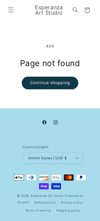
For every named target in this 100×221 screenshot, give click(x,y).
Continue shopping (50, 82)
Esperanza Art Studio (47, 196)
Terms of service (38, 210)
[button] (11, 10)
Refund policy (45, 202)
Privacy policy (72, 202)
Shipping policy (68, 210)
